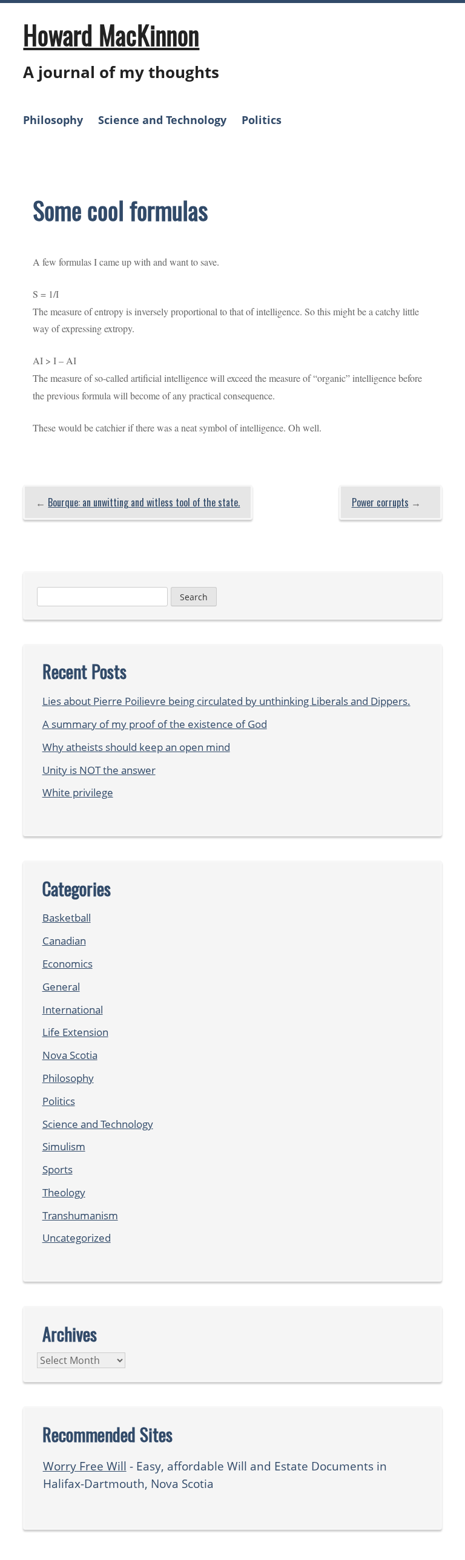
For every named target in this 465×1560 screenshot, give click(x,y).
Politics (262, 120)
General (61, 987)
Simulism (63, 1146)
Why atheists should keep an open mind (136, 747)
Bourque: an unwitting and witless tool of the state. (144, 502)
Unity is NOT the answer (99, 770)
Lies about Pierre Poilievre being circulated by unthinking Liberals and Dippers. (226, 701)
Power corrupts (380, 502)
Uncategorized (76, 1238)
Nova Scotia (69, 1055)
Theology (63, 1192)
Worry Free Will (85, 1466)
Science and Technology (162, 120)
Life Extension (75, 1032)
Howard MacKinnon (111, 34)
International (72, 1010)
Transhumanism (80, 1215)
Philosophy (53, 120)
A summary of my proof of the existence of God (154, 724)
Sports (57, 1169)
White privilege (77, 792)
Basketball (66, 918)
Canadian (64, 941)
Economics (67, 964)
